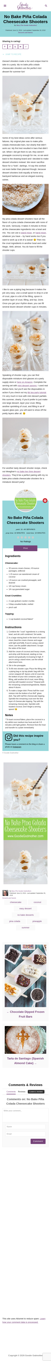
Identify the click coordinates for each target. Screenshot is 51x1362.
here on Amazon (24, 382)
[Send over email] (20, 46)
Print (25, 548)
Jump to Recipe (13, 54)
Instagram (17, 747)
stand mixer (26, 233)
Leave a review (36, 1092)
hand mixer (40, 233)
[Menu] (5, 5)
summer (25, 927)
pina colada (14, 921)
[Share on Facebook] (10, 46)
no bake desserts (25, 915)
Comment (38, 1141)
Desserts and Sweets (25, 32)
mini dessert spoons (27, 385)
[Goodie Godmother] (25, 5)
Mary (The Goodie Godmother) (27, 25)
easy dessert (25, 908)
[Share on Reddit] (25, 46)
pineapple (37, 921)
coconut (37, 902)
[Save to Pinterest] (5, 46)
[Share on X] (15, 46)
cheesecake (15, 902)
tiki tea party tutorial (37, 392)
